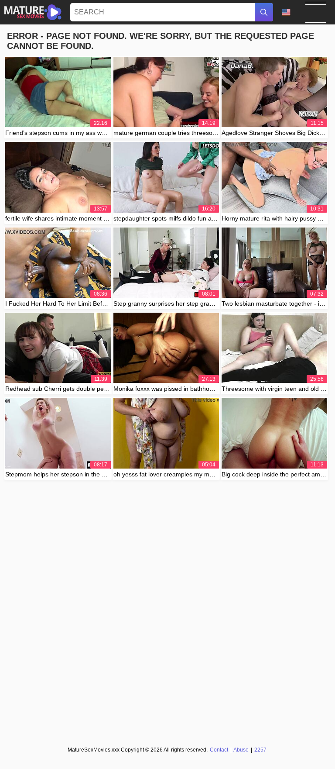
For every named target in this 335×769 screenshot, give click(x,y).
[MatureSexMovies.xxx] (33, 12)
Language (289, 12)
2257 (260, 750)
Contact (219, 750)
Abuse (241, 750)
